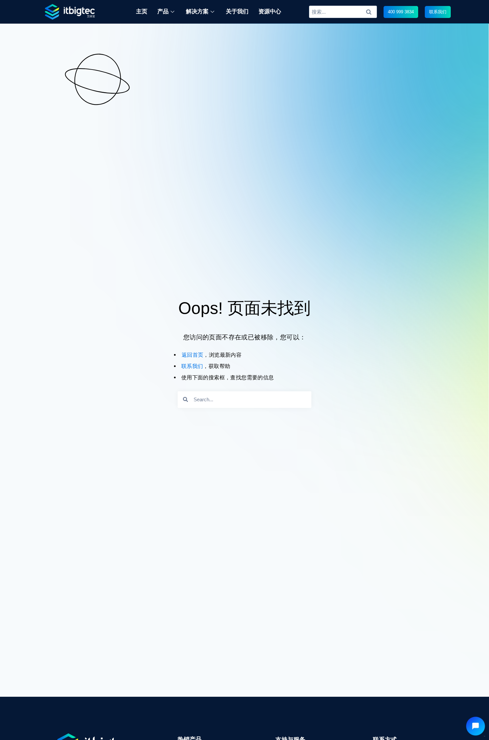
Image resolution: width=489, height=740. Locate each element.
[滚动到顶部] (480, 712)
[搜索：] (343, 11)
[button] (401, 12)
